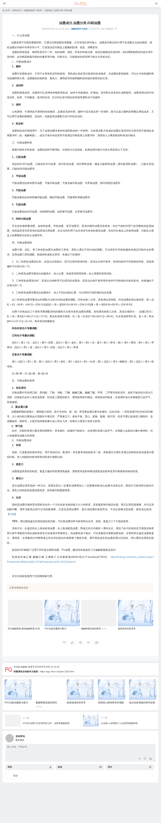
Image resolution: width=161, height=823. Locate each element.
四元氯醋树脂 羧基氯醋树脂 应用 (24, 628)
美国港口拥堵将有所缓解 (80, 702)
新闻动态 (17, 10)
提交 (15, 775)
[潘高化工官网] (80, 3)
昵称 (10, 767)
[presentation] (138, 684)
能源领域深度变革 (127, 628)
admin (24, 667)
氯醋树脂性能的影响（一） (94, 628)
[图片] (150, 759)
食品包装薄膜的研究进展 (111, 702)
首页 (7, 10)
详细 (11, 514)
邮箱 (60, 767)
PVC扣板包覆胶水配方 (55, 628)
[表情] (144, 759)
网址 (110, 767)
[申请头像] (152, 737)
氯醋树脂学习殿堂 (33, 10)
